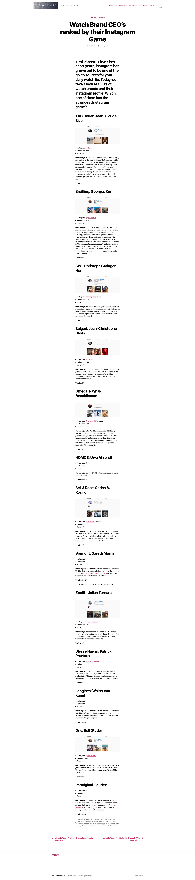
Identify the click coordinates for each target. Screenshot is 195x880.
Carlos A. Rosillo (104, 819)
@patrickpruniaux (93, 662)
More (150, 5)
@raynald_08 (91, 421)
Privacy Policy (71, 876)
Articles (93, 18)
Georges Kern (87, 821)
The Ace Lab (133, 5)
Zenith (79, 827)
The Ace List (61, 876)
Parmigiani (112, 823)
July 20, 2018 (104, 46)
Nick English (87, 574)
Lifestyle (101, 18)
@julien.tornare (92, 622)
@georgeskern (91, 218)
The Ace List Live (120, 5)
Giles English (100, 574)
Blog (140, 5)
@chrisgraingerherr (93, 297)
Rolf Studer (99, 825)
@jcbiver (89, 148)
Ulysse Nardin (113, 825)
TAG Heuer (105, 825)
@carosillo (90, 522)
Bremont (92, 819)
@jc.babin (89, 360)
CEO (110, 819)
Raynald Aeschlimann (89, 825)
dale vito (93, 46)
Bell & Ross (81, 819)
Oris (107, 823)
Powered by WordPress (85, 876)
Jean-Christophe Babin (105, 821)
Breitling (86, 819)
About (145, 5)
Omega (103, 823)
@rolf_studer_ (91, 756)
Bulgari (97, 819)
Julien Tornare (89, 823)
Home (111, 5)
